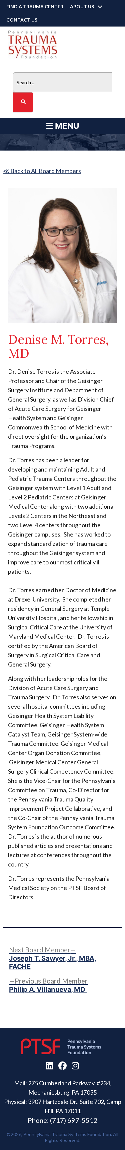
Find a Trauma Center (34, 6)
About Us (82, 6)
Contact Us (21, 20)
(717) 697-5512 (74, 1120)
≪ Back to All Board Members (42, 170)
